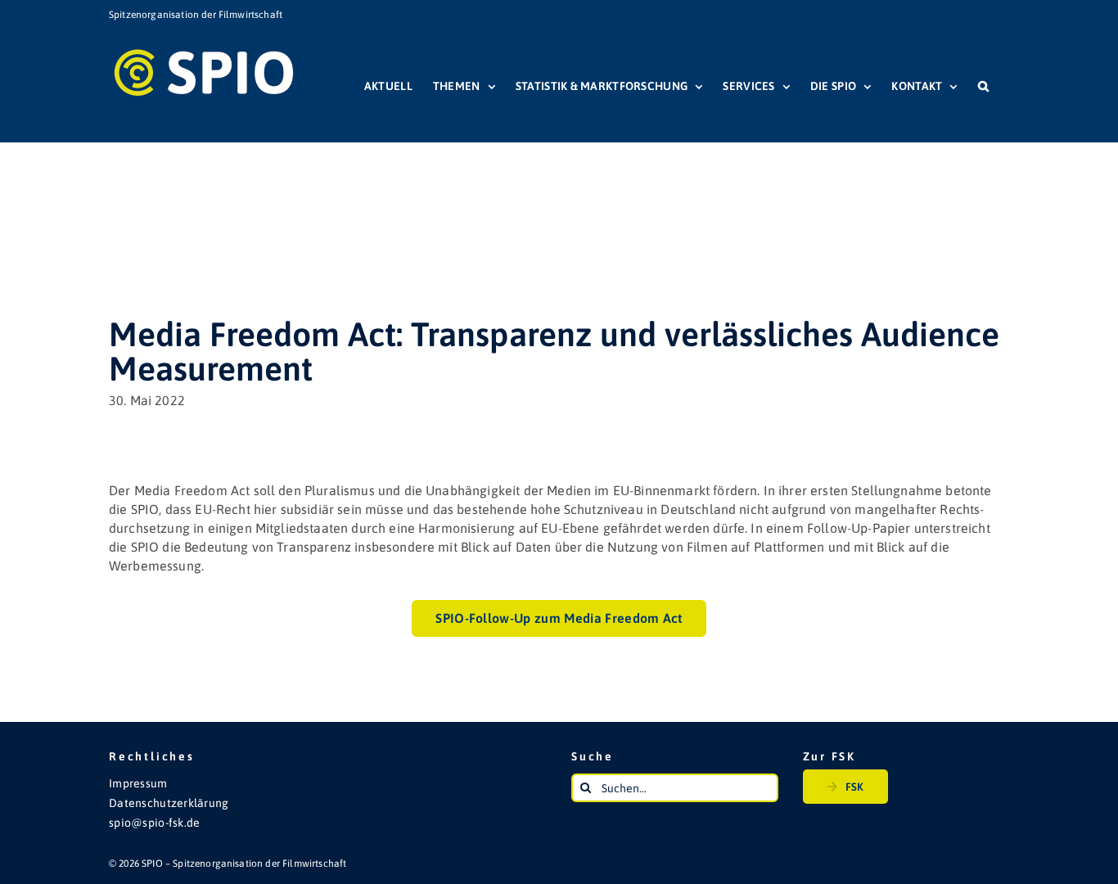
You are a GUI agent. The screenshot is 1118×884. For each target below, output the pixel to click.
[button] (983, 86)
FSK (854, 786)
